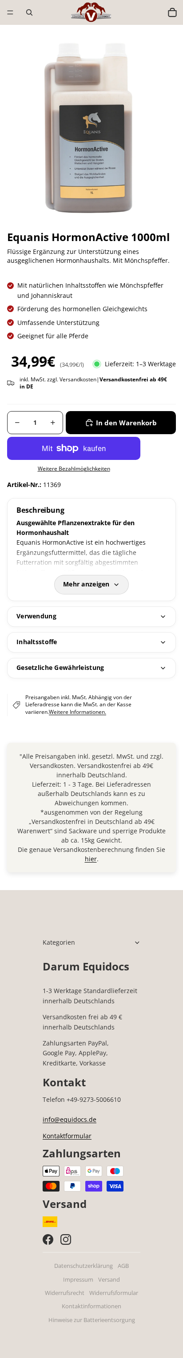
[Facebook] (48, 1239)
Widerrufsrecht (64, 1293)
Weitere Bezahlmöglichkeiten (74, 468)
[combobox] (153, 12)
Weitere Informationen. (77, 712)
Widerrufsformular (113, 1293)
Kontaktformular (67, 1136)
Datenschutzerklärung (83, 1266)
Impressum (78, 1279)
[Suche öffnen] (29, 12)
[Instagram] (65, 1239)
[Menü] (10, 12)
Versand (109, 1279)
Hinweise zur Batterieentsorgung (91, 1320)
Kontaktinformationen (91, 1306)
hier (91, 859)
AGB (123, 1266)
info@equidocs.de (69, 1119)
